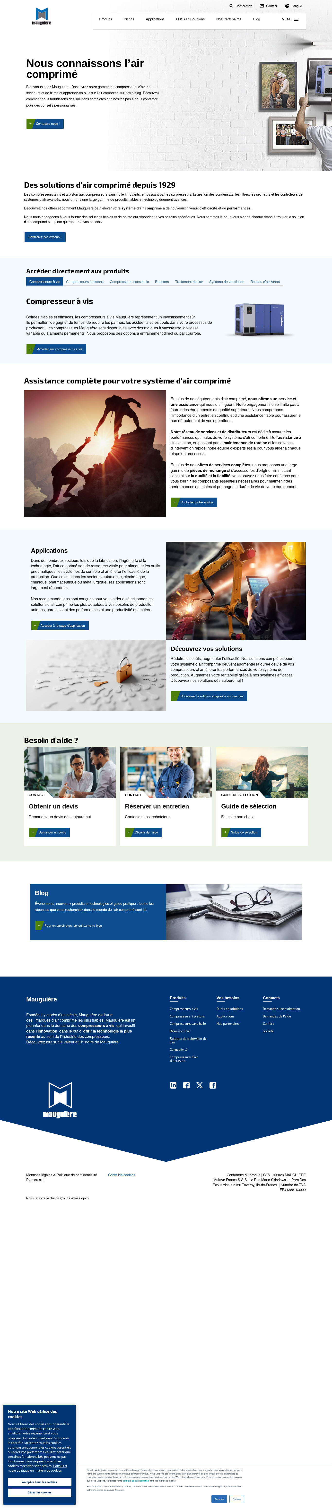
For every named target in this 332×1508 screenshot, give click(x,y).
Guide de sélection (244, 832)
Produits (105, 18)
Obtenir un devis (53, 806)
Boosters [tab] (162, 281)
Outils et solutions (190, 18)
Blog (256, 18)
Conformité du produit (243, 1174)
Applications (155, 18)
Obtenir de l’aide (146, 832)
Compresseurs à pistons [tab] (85, 281)
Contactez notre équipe (197, 502)
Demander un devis (52, 832)
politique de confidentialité (136, 1480)
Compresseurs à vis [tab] (44, 281)
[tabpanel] (166, 320)
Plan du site (35, 1179)
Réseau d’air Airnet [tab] (265, 281)
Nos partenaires (228, 18)
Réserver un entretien (157, 806)
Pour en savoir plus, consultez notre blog (73, 925)
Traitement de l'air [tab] (189, 281)
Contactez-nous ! (48, 123)
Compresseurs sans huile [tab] (129, 281)
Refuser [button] (237, 1499)
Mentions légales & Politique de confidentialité (61, 1174)
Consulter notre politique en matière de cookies (37, 1468)
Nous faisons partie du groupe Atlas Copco (57, 1198)
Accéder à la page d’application (63, 625)
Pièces (129, 18)
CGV (267, 1174)
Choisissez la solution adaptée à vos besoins (212, 696)
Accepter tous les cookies (39, 1481)
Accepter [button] (219, 1499)
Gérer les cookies (121, 1174)
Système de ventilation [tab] (226, 281)
